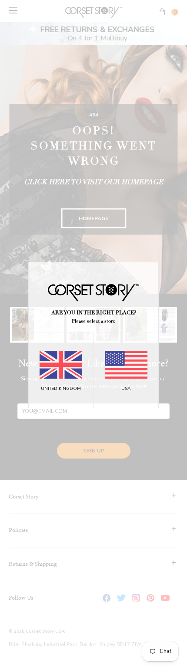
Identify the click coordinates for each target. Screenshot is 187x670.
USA (125, 389)
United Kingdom (61, 389)
